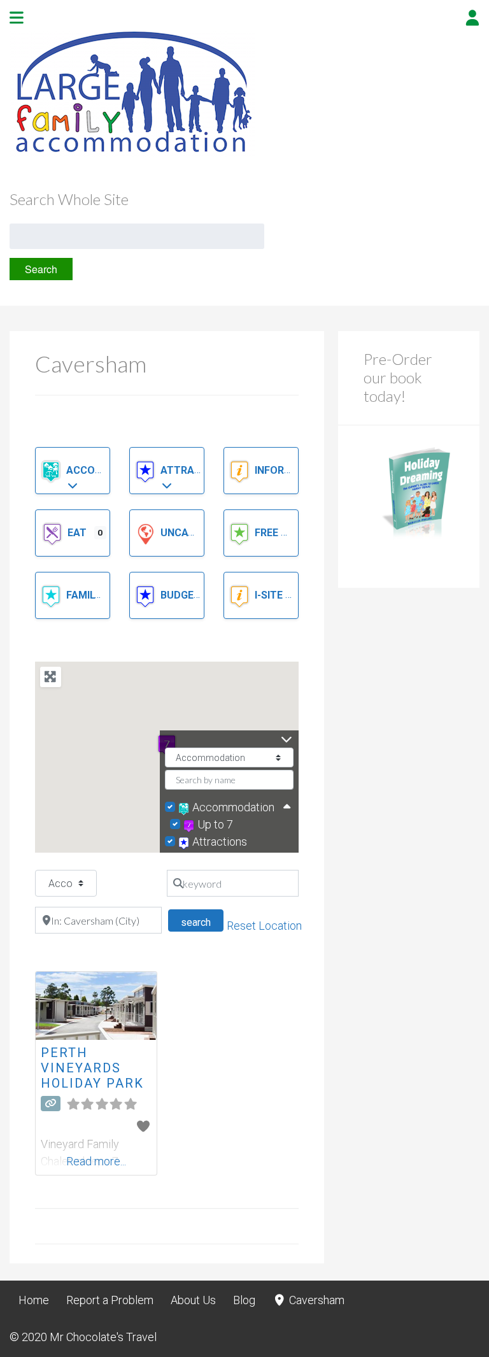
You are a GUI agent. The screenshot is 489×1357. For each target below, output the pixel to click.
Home (33, 1300)
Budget (181, 595)
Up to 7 (215, 824)
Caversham (315, 1300)
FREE (268, 533)
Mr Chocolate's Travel (103, 1337)
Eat (78, 533)
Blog (244, 1300)
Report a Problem (109, 1300)
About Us (193, 1300)
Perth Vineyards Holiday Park (92, 1068)
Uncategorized (203, 533)
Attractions (197, 470)
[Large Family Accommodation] (132, 153)
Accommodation (113, 470)
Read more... (96, 1161)
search (202, 922)
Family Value (101, 595)
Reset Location (264, 925)
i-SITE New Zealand (306, 595)
